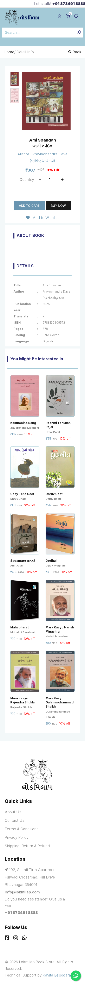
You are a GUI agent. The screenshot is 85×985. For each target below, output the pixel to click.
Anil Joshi (17, 565)
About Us (13, 812)
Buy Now (58, 206)
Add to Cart (29, 206)
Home (9, 52)
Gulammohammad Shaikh (58, 714)
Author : (24, 154)
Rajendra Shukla (21, 707)
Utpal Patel (53, 432)
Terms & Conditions (22, 829)
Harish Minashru (57, 636)
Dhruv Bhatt (18, 498)
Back (76, 52)
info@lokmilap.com (22, 892)
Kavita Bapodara (57, 975)
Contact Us (14, 820)
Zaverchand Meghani (24, 427)
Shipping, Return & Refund (27, 846)
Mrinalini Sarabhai (22, 632)
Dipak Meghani (56, 565)
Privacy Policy (16, 837)
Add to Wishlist (44, 217)
